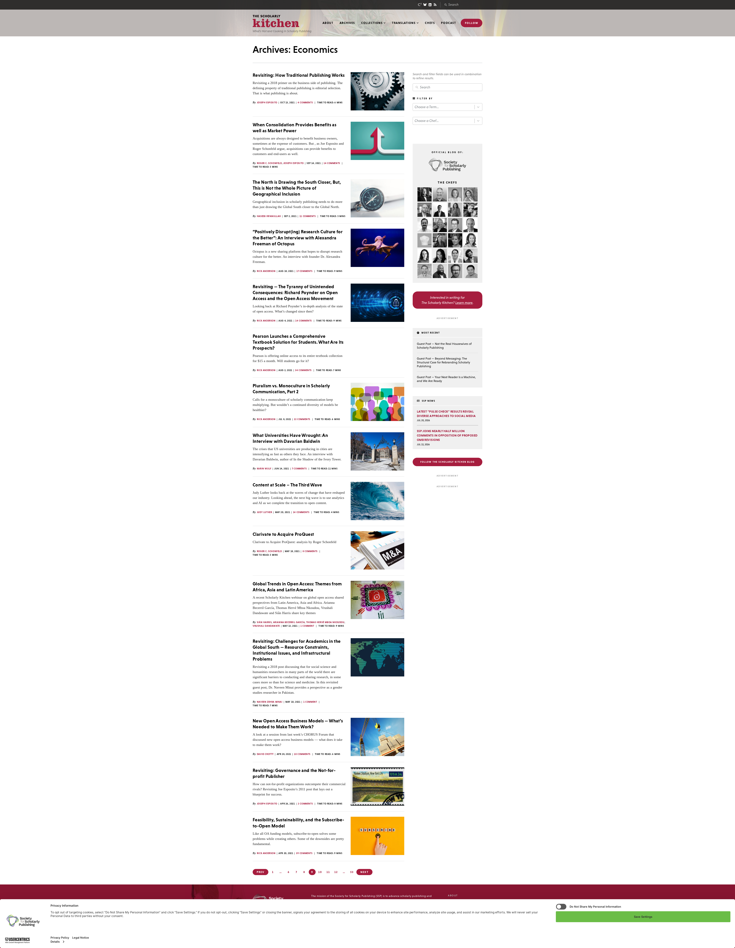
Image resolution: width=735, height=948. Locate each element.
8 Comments (310, 551)
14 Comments (332, 163)
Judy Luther (264, 512)
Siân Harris (264, 622)
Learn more (464, 303)
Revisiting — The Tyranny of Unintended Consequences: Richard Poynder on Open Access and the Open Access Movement (295, 292)
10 (320, 872)
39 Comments (304, 853)
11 (328, 872)
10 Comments (302, 754)
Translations (404, 22)
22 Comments (302, 419)
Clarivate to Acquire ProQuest (283, 534)
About (328, 22)
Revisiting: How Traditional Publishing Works (299, 75)
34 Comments (303, 370)
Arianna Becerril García (289, 622)
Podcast (448, 22)
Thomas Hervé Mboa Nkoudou (325, 622)
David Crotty (265, 754)
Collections (372, 22)
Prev (260, 872)
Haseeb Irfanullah (269, 216)
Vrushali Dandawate (266, 626)
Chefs (430, 22)
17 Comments (304, 271)
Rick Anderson (266, 271)
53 (352, 872)
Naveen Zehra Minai (270, 702)
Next (364, 872)
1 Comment (307, 626)
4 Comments (305, 102)
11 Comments (308, 216)
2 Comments (305, 803)
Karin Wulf (264, 468)
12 (336, 872)
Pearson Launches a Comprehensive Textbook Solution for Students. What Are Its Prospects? (298, 342)
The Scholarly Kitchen (276, 21)
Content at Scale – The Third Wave (287, 484)
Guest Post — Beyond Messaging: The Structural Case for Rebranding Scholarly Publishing (443, 362)
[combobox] (447, 107)
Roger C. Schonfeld (269, 163)
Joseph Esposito (267, 102)
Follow (471, 22)
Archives (347, 22)
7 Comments (299, 468)
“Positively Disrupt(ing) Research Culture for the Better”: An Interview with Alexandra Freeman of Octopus (298, 237)
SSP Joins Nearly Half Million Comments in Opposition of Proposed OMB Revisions (447, 435)
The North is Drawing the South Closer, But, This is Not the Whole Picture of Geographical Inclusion (297, 188)
